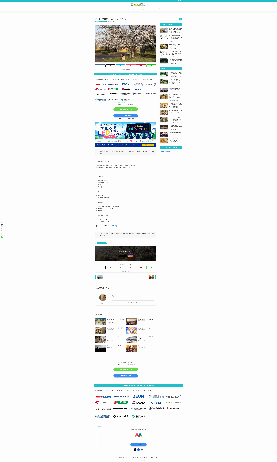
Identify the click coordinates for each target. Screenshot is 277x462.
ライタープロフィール (101, 21)
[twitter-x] (177, 1)
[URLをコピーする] (2, 239)
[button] (100, 65)
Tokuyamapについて (123, 457)
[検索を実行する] (180, 19)
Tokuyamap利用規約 (143, 457)
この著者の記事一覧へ (133, 302)
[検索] (181, 1)
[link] (113, 296)
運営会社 (151, 457)
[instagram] (179, 1)
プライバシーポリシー (133, 457)
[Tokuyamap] (138, 4)
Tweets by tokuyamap (165, 151)
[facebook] (175, 1)
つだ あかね (102, 303)
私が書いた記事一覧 (111, 226)
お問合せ (156, 457)
